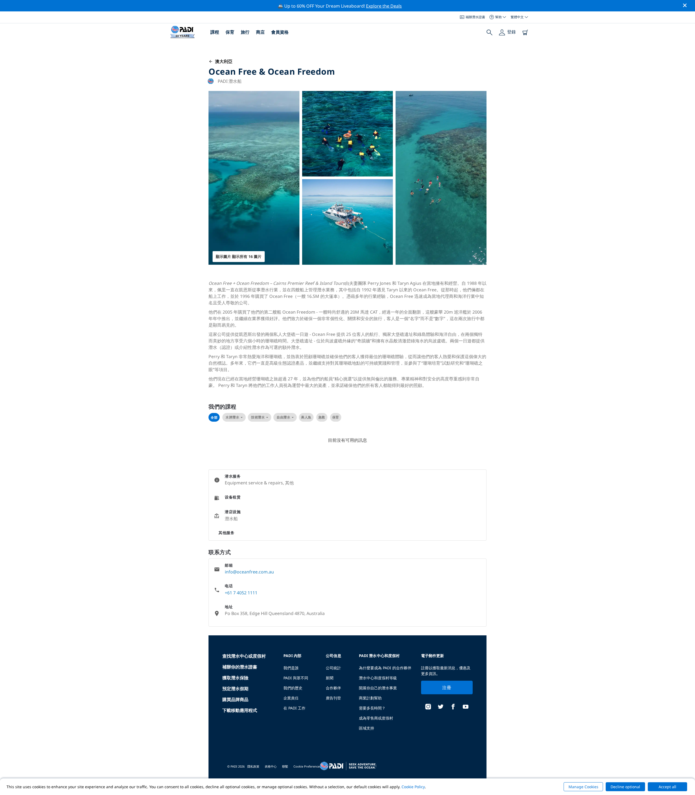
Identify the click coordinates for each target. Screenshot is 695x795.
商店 (260, 32)
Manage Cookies (583, 786)
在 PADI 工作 (294, 708)
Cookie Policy (413, 786)
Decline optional (625, 786)
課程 (214, 32)
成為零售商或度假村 (376, 718)
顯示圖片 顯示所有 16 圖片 (238, 256)
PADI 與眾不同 (295, 677)
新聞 (329, 677)
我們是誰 (291, 667)
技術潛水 (258, 417)
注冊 (446, 687)
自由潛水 (283, 417)
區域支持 (366, 728)
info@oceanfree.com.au (249, 572)
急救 (321, 417)
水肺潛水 (232, 417)
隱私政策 (253, 766)
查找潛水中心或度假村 (244, 656)
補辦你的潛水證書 (239, 667)
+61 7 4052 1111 (241, 593)
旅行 (245, 32)
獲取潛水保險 (235, 678)
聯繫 (285, 766)
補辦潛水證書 (475, 17)
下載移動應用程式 (239, 710)
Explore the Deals (384, 6)
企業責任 (291, 698)
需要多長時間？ (372, 708)
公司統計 (333, 667)
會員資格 (280, 32)
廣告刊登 (333, 698)
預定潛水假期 (235, 689)
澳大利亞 (222, 61)
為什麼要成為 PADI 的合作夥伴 (385, 667)
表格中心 (271, 766)
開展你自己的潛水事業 (378, 687)
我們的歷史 (292, 687)
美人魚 (306, 417)
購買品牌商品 (235, 699)
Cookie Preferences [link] (307, 766)
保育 (230, 32)
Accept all (667, 786)
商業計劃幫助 (370, 698)
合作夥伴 (333, 687)
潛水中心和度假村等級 (378, 677)
